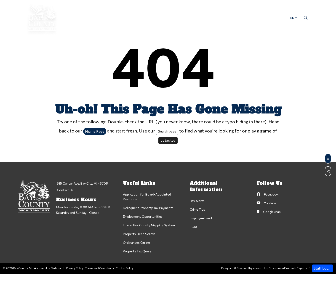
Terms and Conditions (99, 268)
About (80, 18)
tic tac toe (168, 140)
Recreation (227, 18)
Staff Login (322, 268)
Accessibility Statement (49, 268)
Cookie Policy (124, 268)
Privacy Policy (74, 268)
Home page (94, 131)
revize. (257, 268)
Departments (110, 18)
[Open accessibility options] (328, 159)
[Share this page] (328, 171)
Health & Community (187, 18)
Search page (167, 131)
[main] (168, 137)
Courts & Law (145, 18)
